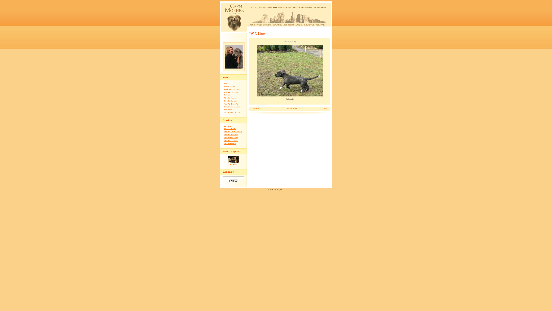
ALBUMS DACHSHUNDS (233, 131)
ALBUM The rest (230, 144)
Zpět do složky (291, 108)
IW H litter (233, 164)
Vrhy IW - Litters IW (231, 104)
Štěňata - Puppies (230, 98)
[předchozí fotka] (254, 70)
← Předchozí (254, 108)
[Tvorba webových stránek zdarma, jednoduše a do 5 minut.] (283, 190)
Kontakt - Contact (230, 101)
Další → (326, 108)
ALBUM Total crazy (231, 138)
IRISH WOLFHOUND (231, 89)
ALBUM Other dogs (231, 134)
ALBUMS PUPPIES (231, 141)
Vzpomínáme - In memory (233, 112)
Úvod (226, 83)
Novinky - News (229, 86)
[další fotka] (325, 70)
